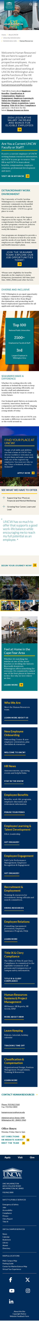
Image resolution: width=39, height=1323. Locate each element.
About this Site (19, 1311)
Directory (6, 1248)
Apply (7, 1157)
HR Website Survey (13, 1140)
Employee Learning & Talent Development (18, 99)
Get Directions (10, 1136)
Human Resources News (18, 110)
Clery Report (7, 1219)
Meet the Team (10, 1143)
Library (5, 1242)
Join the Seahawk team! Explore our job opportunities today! (19, 256)
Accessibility (7, 1210)
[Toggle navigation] (36, 4)
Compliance (7, 1213)
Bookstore (6, 1240)
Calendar (6, 1237)
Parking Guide (8, 1263)
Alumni (5, 1245)
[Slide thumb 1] (10, 605)
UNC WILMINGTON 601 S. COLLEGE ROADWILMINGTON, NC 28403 (12, 1185)
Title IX (5, 1221)
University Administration (11, 38)
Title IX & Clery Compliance (23, 105)
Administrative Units (10, 41)
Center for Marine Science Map (14, 1266)
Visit (20, 1157)
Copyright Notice (19, 1314)
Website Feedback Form (19, 1316)
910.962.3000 (7, 1192)
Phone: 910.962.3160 (11, 1104)
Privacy (5, 1216)
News (4, 1234)
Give (32, 1157)
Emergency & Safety (10, 1204)
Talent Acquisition (20, 103)
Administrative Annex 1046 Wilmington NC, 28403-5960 (14, 1119)
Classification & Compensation (13, 94)
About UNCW (13, 35)
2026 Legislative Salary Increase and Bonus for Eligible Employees (20, 121)
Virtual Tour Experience (11, 1269)
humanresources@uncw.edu (17, 84)
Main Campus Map (9, 1261)
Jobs (4, 1207)
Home (4, 35)
